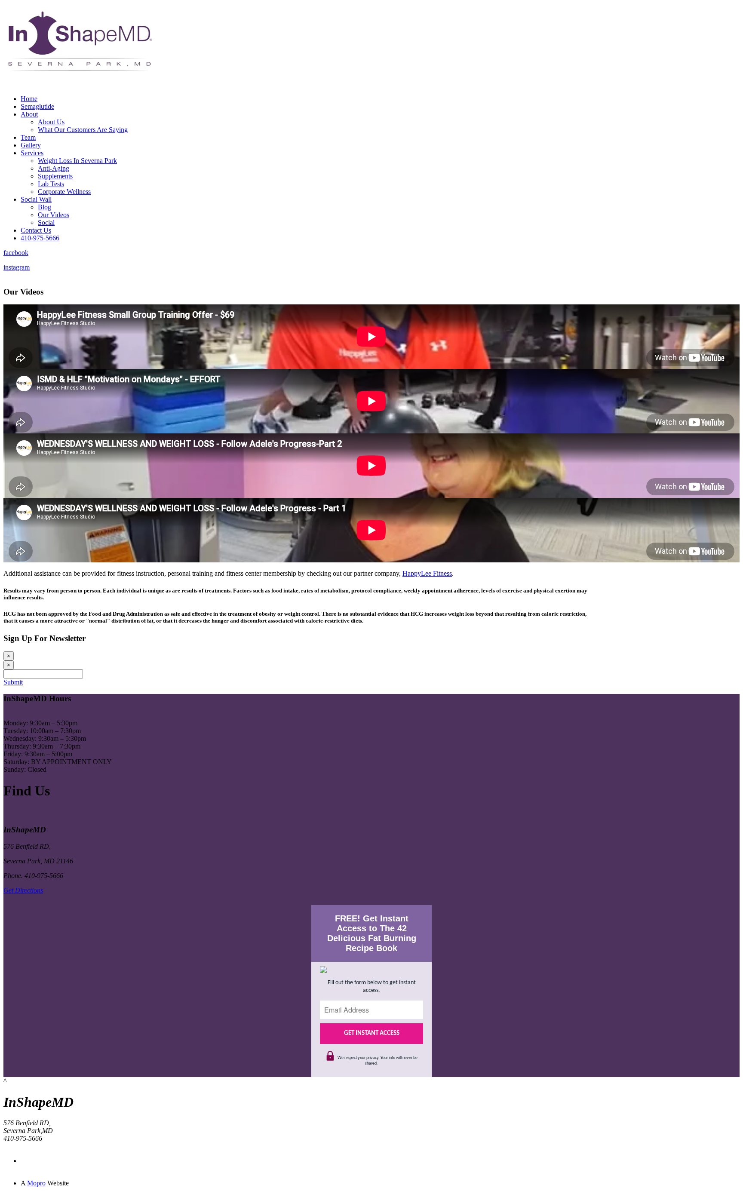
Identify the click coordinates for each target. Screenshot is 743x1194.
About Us (51, 122)
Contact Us (36, 230)
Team (28, 137)
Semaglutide (37, 106)
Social (46, 222)
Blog (44, 207)
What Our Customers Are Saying (83, 129)
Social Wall (36, 199)
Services (32, 153)
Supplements (55, 176)
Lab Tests (51, 183)
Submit (13, 682)
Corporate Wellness (64, 191)
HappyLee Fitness (427, 573)
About (29, 114)
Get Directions (23, 890)
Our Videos (53, 214)
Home (29, 98)
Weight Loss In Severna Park (77, 160)
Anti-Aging (53, 168)
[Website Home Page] (78, 85)
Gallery (31, 145)
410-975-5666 (40, 238)
